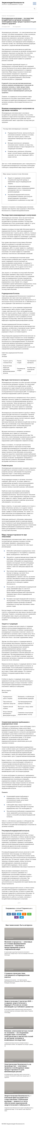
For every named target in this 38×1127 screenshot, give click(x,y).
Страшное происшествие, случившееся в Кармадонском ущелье (17, 975)
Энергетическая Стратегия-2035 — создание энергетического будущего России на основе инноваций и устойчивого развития (18, 1004)
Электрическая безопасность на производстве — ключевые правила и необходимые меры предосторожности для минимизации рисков (17, 1068)
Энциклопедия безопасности (13, 3)
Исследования (17, 26)
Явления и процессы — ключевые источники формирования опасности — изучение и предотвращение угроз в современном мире (18, 945)
